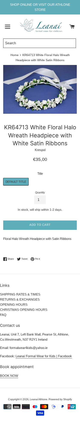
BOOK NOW (9, 375)
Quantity (40, 192)
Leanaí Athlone (38, 399)
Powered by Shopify (60, 399)
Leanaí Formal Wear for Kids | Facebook (44, 356)
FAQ (3, 315)
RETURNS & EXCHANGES (20, 299)
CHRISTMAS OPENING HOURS (23, 309)
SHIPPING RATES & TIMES (20, 294)
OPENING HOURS (14, 304)
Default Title (16, 181)
